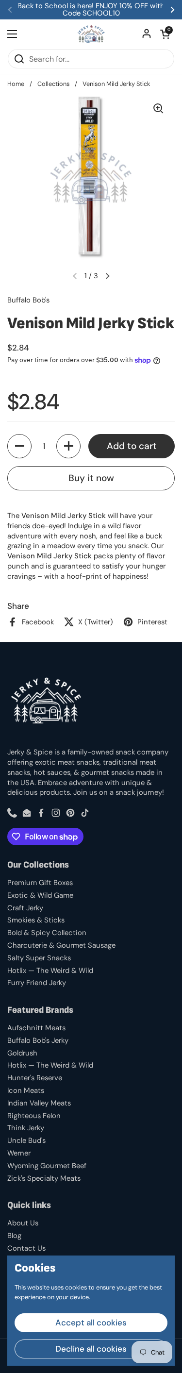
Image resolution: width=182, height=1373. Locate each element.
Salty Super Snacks (39, 958)
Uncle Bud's (26, 1140)
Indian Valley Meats (39, 1103)
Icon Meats (25, 1090)
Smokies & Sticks (36, 920)
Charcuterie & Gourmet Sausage (61, 945)
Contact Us (26, 1248)
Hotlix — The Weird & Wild (50, 970)
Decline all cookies (91, 1348)
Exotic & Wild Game (40, 895)
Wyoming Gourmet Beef (46, 1166)
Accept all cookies (91, 1322)
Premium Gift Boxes (40, 882)
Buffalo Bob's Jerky (37, 1040)
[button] (165, 34)
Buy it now (91, 478)
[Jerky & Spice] (91, 34)
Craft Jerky (25, 908)
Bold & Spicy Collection (46, 933)
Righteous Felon (34, 1116)
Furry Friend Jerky (36, 983)
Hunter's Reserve (34, 1078)
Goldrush (22, 1053)
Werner (19, 1153)
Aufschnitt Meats (36, 1028)
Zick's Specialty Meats (44, 1178)
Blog (14, 1235)
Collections (53, 84)
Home (15, 84)
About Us (22, 1223)
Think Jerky (25, 1128)
